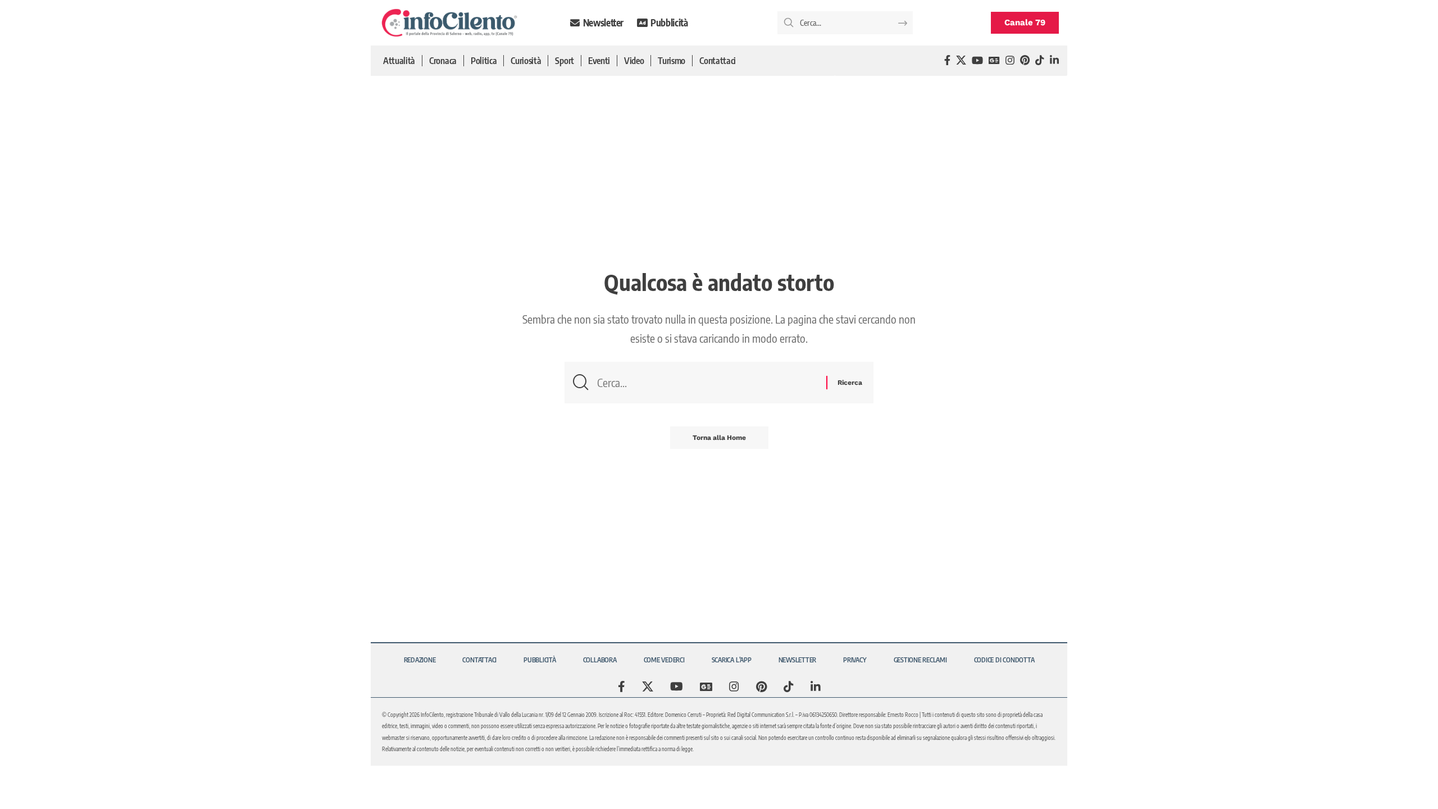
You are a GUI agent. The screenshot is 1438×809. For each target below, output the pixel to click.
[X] (961, 60)
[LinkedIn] (1054, 60)
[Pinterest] (1024, 60)
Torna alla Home (719, 438)
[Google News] (994, 60)
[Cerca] (707, 382)
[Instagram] (1010, 60)
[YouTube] (977, 60)
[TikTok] (1039, 60)
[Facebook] (947, 60)
